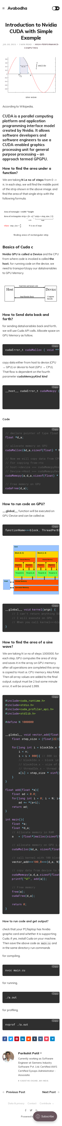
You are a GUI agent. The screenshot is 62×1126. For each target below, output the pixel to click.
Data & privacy (16, 1103)
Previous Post (15, 1092)
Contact (32, 1103)
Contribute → (47, 1103)
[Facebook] (26, 1110)
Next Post (49, 1092)
